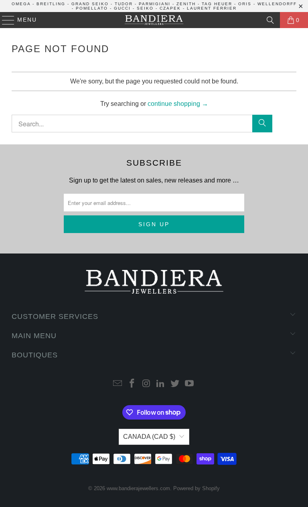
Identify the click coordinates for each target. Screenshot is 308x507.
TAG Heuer (217, 4)
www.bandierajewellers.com (138, 488)
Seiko (145, 8)
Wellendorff (277, 4)
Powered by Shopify (196, 488)
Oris (244, 4)
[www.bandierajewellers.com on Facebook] (132, 384)
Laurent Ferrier (212, 8)
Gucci (122, 8)
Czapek (170, 8)
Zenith (186, 4)
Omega (21, 4)
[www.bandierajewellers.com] (154, 20)
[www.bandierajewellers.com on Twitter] (175, 384)
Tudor (124, 4)
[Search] (270, 20)
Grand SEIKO (90, 4)
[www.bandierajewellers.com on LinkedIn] (161, 384)
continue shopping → (178, 103)
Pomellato (92, 8)
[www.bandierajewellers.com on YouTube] (189, 384)
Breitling (50, 4)
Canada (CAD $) (149, 436)
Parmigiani (154, 4)
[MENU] (4, 20)
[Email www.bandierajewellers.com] (118, 384)
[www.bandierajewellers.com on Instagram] (146, 384)
